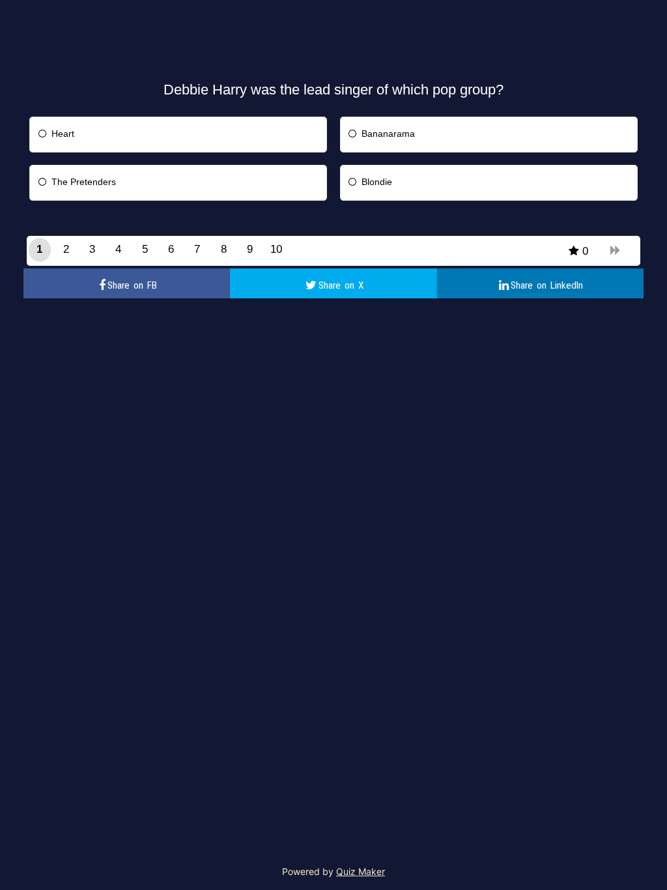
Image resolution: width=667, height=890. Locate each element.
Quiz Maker (360, 871)
